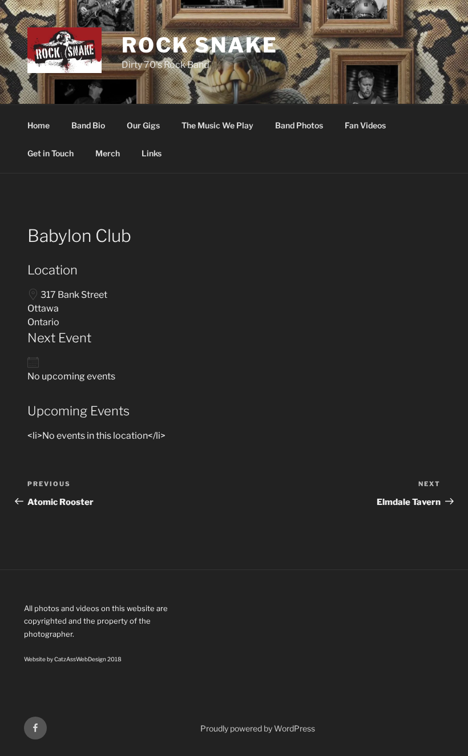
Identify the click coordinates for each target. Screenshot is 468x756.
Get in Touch (50, 153)
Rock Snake (200, 45)
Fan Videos (365, 125)
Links (152, 153)
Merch (107, 153)
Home (38, 125)
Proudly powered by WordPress (257, 728)
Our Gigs (143, 125)
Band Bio (88, 125)
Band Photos (299, 125)
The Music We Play (217, 125)
